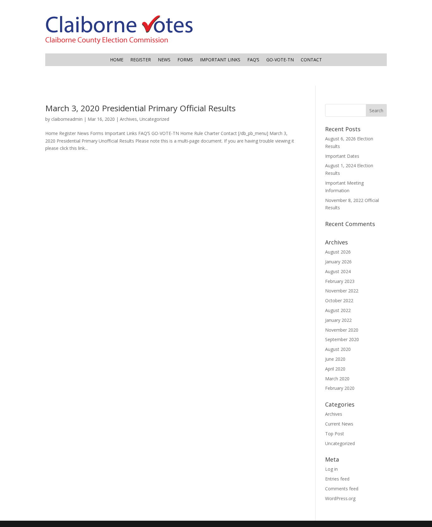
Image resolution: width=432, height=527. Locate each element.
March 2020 (337, 379)
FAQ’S (253, 60)
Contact (311, 60)
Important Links (220, 60)
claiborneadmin (67, 119)
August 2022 (338, 310)
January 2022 (338, 320)
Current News (339, 424)
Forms (185, 60)
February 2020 (340, 388)
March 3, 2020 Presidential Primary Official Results (140, 108)
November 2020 (341, 330)
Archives (128, 119)
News (164, 60)
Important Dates (342, 156)
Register (140, 60)
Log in (331, 469)
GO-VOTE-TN (280, 60)
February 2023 (340, 281)
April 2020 (335, 369)
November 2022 (341, 291)
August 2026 (338, 252)
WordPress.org (340, 498)
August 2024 (338, 271)
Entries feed (337, 479)
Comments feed (341, 489)
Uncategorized (154, 119)
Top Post (334, 434)
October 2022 (339, 300)
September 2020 (342, 339)
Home (116, 60)
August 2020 (338, 349)
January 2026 (338, 262)
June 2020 (335, 359)
